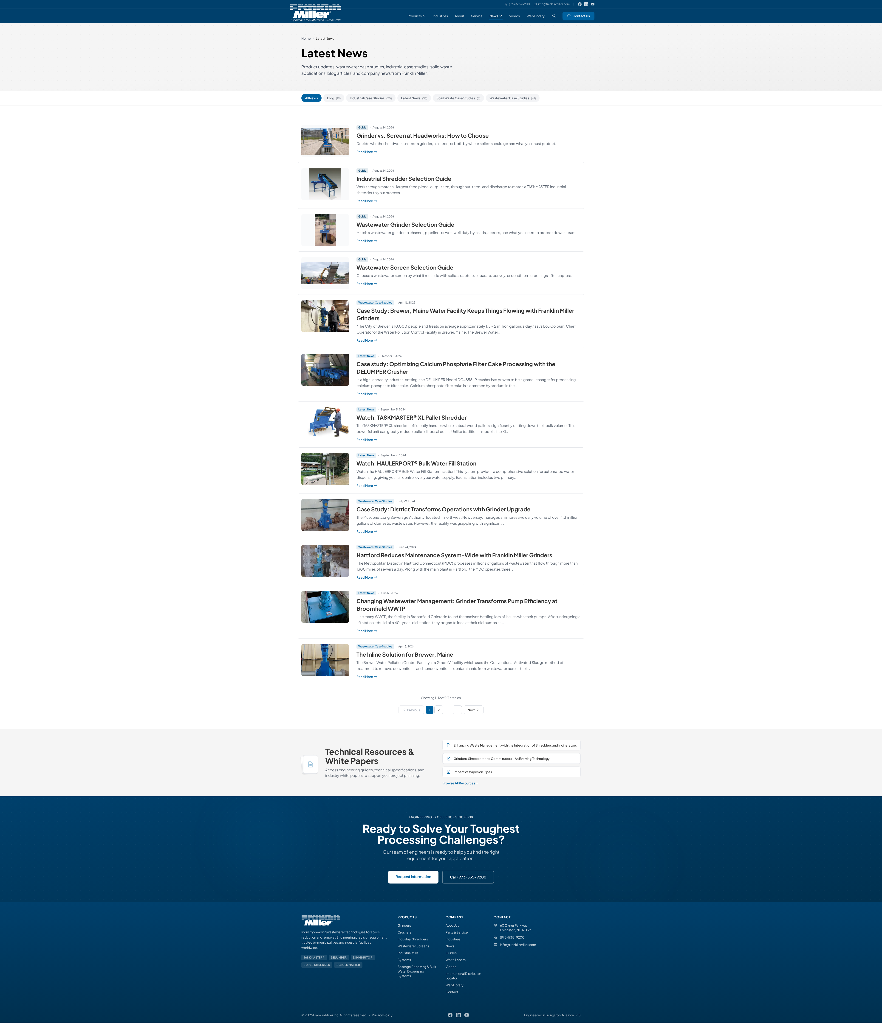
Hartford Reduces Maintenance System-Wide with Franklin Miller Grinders (454, 555)
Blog (334, 98)
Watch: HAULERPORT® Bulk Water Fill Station (416, 463)
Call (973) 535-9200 (468, 877)
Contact (452, 992)
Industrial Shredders (413, 939)
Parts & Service (457, 932)
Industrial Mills (408, 953)
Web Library (536, 16)
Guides (451, 953)
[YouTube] (592, 4)
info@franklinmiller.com (518, 944)
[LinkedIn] (586, 4)
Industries (440, 16)
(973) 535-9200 (512, 937)
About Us (452, 925)
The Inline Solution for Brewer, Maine (404, 654)
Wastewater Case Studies (512, 98)
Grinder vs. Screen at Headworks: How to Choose (422, 135)
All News (311, 98)
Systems (404, 960)
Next (471, 710)
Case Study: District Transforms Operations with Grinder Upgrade (443, 509)
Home (306, 38)
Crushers (404, 932)
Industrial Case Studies (371, 98)
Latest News (414, 98)
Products (415, 16)
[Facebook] (580, 4)
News (493, 16)
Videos (514, 16)
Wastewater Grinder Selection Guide (405, 224)
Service (477, 16)
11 (457, 710)
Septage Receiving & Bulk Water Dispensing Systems (417, 971)
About (459, 16)
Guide (362, 127)
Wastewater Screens (413, 946)
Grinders (404, 925)
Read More (398, 152)
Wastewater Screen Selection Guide (404, 267)
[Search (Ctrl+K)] (554, 16)
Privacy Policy (382, 1015)
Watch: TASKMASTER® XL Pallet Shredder (411, 417)
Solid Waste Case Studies (458, 98)
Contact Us (581, 16)
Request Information (413, 876)
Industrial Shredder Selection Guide (403, 178)
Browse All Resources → (460, 783)
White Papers (456, 960)
